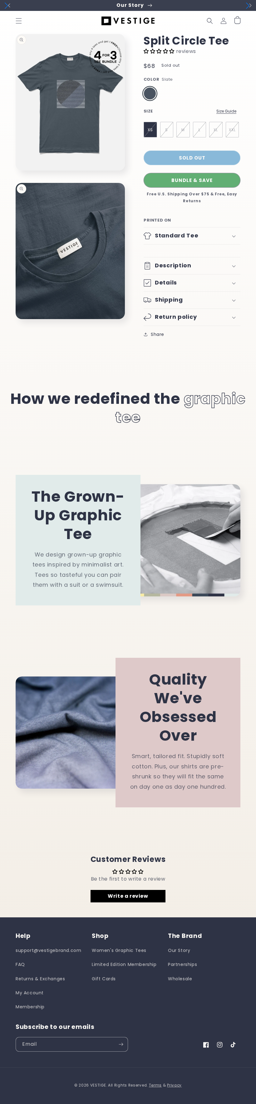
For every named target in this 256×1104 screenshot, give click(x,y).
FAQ (20, 964)
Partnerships (182, 964)
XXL (232, 129)
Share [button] (157, 334)
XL (216, 129)
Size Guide (226, 111)
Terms (155, 1085)
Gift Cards (104, 979)
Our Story (179, 950)
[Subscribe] (121, 1044)
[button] (19, 21)
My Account (30, 993)
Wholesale (180, 979)
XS (150, 129)
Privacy (174, 1085)
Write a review (128, 896)
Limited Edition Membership (124, 964)
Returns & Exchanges (40, 979)
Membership (30, 1007)
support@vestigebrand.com (48, 950)
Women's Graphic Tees (119, 950)
